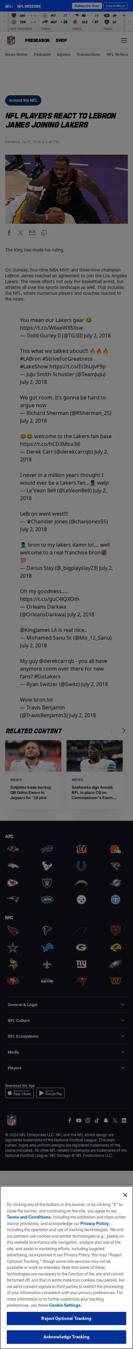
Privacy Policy (94, 1223)
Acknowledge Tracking (67, 1336)
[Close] (125, 1195)
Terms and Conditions (29, 1217)
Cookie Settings (65, 1305)
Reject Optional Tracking (66, 1318)
